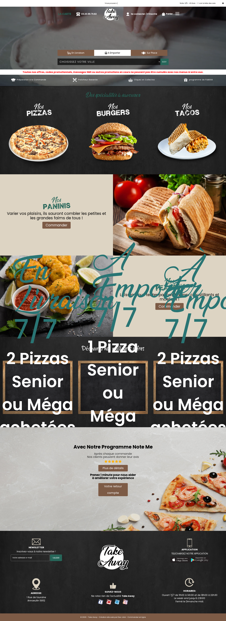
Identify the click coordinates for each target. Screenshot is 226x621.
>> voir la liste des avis (206, 3)
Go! (164, 61)
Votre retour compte (113, 489)
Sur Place (151, 52)
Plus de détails (113, 468)
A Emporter (113, 52)
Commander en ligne (137, 617)
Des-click (122, 617)
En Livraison (77, 52)
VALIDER (56, 557)
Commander (56, 225)
